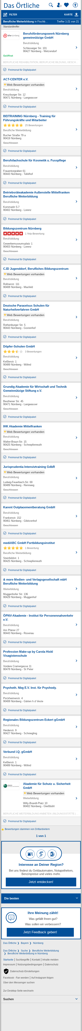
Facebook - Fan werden (16, 977)
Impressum (9, 964)
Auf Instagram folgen (42, 977)
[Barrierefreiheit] (76, 5)
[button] (21, 971)
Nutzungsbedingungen (30, 964)
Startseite (8, 959)
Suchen (8, 999)
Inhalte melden (50, 959)
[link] (76, 14)
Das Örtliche (10, 943)
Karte (68, 14)
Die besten (11, 898)
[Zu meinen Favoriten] (67, 5)
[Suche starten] (51, 5)
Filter (13, 14)
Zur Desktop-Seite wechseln (18, 990)
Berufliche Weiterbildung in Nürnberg (28, 953)
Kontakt (36, 959)
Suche (24, 950)
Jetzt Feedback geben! (40, 932)
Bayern (25, 943)
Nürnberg (38, 943)
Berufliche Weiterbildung (45, 950)
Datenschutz (51, 964)
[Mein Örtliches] (60, 5)
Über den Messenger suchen (19, 982)
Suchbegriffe (22, 959)
